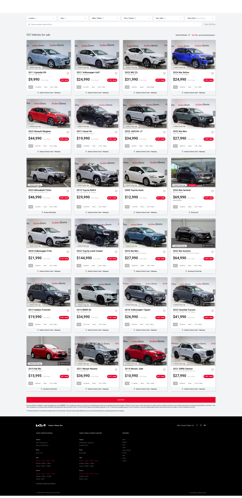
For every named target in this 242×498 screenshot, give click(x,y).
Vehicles (124, 442)
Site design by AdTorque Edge (198, 492)
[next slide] (69, 55)
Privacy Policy (56, 492)
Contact (124, 460)
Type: (62, 18)
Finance (124, 453)
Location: (31, 18)
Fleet (123, 455)
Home (124, 439)
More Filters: (192, 18)
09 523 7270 (39, 453)
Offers (124, 447)
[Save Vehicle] (68, 73)
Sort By (194, 35)
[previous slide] (28, 55)
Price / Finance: (129, 18)
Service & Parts (126, 450)
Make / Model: (97, 18)
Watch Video (65, 67)
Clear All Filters (210, 24)
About (124, 458)
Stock (123, 445)
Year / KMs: (159, 18)
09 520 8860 (82, 453)
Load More (121, 400)
